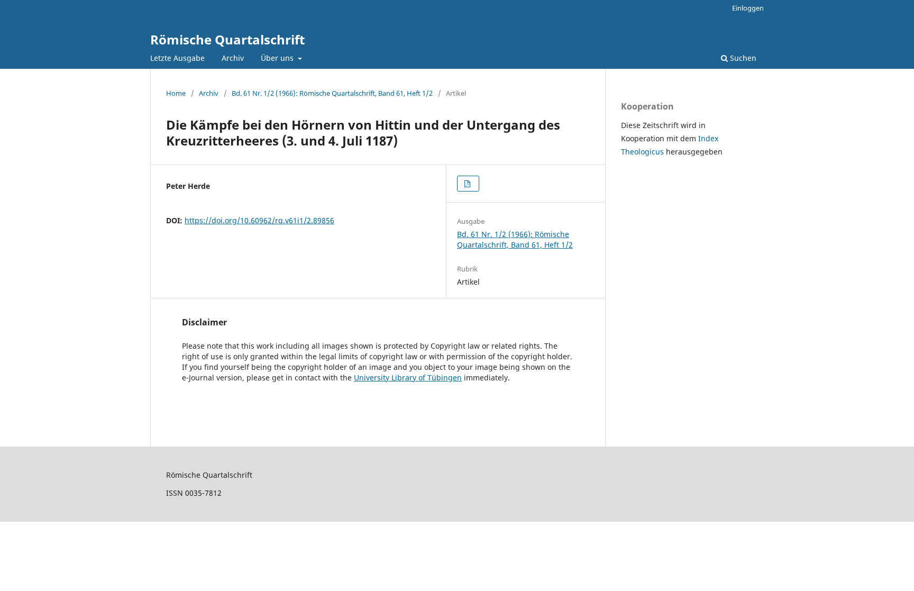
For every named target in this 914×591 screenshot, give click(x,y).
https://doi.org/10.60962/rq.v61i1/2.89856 (259, 220)
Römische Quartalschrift (227, 39)
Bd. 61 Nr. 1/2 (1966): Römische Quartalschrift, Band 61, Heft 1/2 (332, 93)
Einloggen (748, 8)
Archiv (233, 58)
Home (176, 93)
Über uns (278, 58)
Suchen (742, 58)
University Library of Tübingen (408, 377)
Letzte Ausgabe (177, 58)
